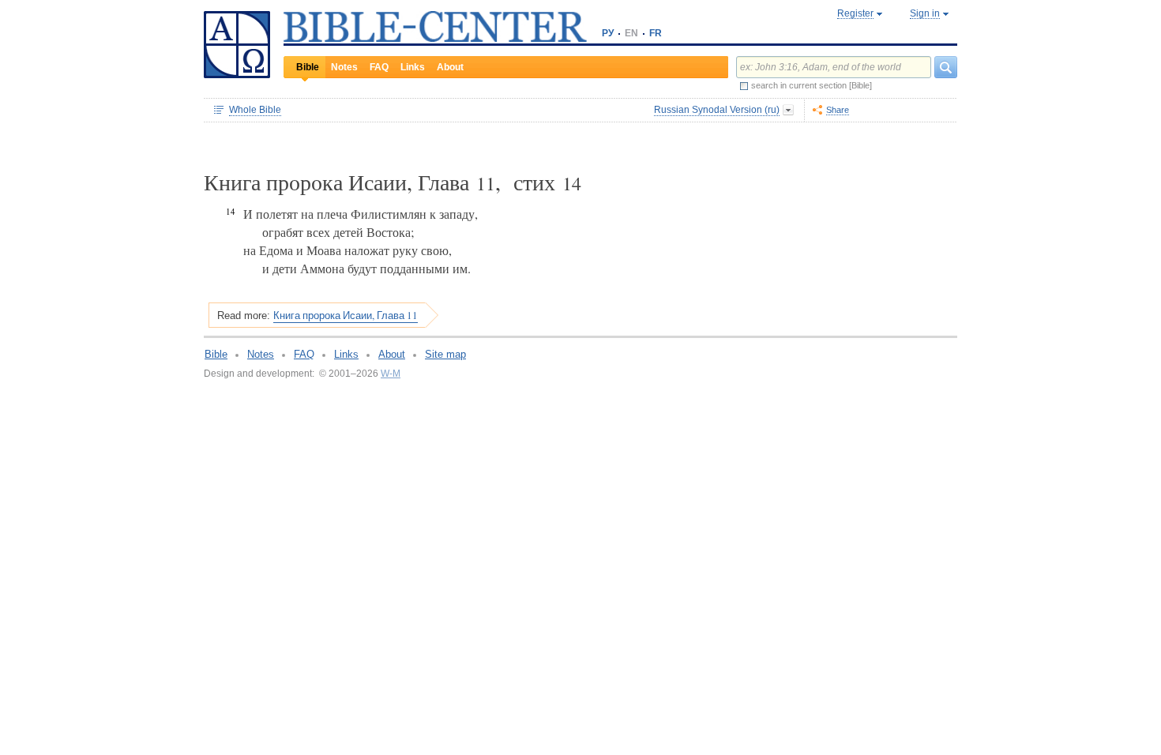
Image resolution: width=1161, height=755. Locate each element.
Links (412, 67)
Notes (344, 67)
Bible (307, 67)
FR (655, 33)
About (450, 67)
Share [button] (837, 110)
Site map (445, 354)
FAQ (379, 67)
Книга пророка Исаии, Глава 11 (345, 315)
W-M (390, 373)
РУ (608, 33)
